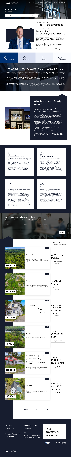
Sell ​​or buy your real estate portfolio (13, 15)
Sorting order (57, 242)
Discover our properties (30, 15)
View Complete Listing (57, 262)
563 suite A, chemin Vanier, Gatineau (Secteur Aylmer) (13, 434)
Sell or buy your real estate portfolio (47, 49)
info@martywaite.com (12, 430)
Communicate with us (52, 435)
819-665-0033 (10, 428)
